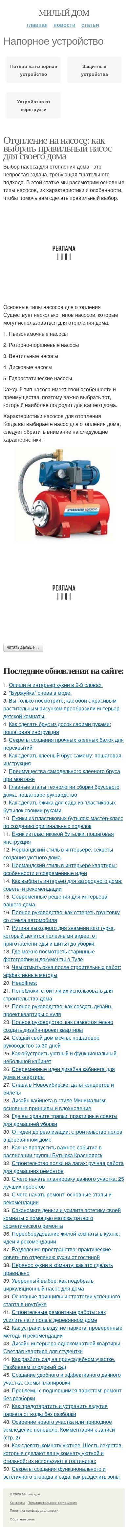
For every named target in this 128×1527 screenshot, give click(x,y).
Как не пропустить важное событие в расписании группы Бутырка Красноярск (52, 1151)
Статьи (90, 24)
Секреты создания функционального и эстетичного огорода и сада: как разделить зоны (61, 1472)
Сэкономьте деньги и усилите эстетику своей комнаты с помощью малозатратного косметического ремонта (62, 1217)
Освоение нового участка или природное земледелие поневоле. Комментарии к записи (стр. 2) (59, 1429)
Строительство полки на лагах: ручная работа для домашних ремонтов (63, 1167)
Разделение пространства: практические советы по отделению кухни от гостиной (57, 1253)
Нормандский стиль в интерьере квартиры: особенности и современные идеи (60, 869)
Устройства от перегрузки (34, 105)
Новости (64, 24)
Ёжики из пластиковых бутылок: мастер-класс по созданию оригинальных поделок (63, 822)
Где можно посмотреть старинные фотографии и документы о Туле (49, 955)
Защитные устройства (94, 70)
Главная (37, 24)
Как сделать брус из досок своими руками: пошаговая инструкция (57, 728)
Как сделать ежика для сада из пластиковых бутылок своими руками (59, 806)
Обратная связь (22, 1519)
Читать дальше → (23, 647)
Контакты (17, 1502)
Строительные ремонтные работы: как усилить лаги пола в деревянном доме (54, 1316)
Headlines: (24, 982)
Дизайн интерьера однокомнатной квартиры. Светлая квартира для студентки (62, 1347)
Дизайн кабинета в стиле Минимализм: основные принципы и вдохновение (54, 1104)
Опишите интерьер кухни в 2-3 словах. (56, 685)
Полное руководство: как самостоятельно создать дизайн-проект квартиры (58, 1025)
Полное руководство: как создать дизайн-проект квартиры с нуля (58, 1010)
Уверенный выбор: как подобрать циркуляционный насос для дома (48, 1284)
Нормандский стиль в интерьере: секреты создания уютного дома (58, 853)
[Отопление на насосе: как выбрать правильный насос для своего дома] (64, 494)
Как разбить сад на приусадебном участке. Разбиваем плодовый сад (59, 1363)
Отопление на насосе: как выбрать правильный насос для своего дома (57, 147)
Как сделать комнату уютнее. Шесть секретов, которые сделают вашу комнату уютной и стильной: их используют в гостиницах (63, 1453)
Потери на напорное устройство (33, 70)
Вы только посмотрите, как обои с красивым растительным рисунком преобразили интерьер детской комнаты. (61, 708)
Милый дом (64, 12)
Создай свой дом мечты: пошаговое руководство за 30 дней (51, 1041)
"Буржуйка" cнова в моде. (40, 692)
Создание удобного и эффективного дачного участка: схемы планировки (62, 1378)
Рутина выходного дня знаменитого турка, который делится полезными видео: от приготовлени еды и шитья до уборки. (59, 935)
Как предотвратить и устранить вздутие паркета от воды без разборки (55, 1410)
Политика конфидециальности (34, 1510)
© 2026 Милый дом (25, 1494)
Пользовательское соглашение (52, 1502)
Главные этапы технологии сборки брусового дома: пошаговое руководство (61, 790)
